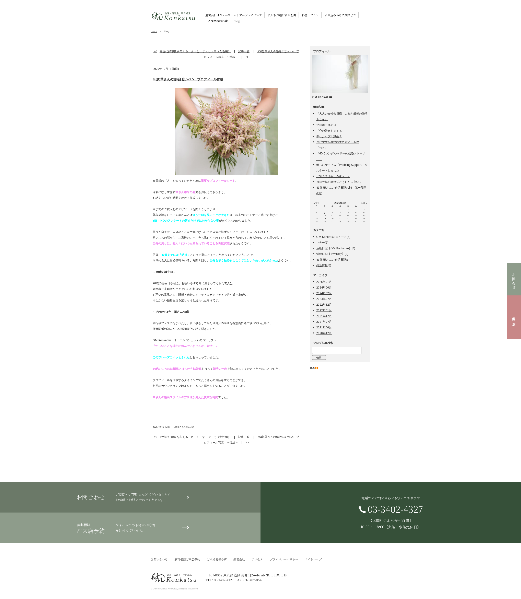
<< (155, 51)
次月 (363, 203)
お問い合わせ (514, 279)
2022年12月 (324, 304)
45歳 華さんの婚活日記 (183, 426)
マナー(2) (322, 242)
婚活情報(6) (323, 265)
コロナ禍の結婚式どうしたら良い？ (339, 182)
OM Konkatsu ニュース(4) (333, 237)
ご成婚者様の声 (217, 559)
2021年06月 (324, 327)
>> (247, 57)
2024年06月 (324, 287)
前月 (317, 203)
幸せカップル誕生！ (329, 136)
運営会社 (239, 559)
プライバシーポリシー (284, 559)
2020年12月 (324, 333)
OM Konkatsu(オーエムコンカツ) (173, 16)
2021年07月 (324, 322)
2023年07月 (324, 299)
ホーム (154, 31)
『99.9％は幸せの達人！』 (333, 176)
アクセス (257, 559)
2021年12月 (324, 316)
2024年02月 (324, 293)
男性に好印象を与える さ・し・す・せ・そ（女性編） (195, 51)
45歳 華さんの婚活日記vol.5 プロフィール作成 (188, 79)
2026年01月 (324, 282)
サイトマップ (313, 559)
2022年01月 (324, 310)
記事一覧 (244, 51)
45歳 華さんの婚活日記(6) (332, 259)
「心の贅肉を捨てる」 (330, 130)
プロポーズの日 (326, 125)
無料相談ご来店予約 (514, 317)
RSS (312, 368)
